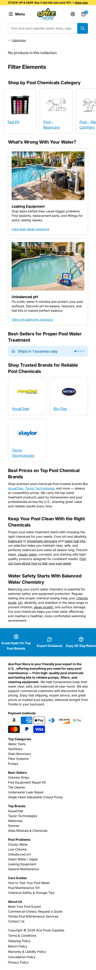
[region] (48, 18)
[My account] (72, 14)
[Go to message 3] (81, 351)
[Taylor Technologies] (27, 440)
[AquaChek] (27, 396)
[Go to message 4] (83, 351)
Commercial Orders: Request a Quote (35, 911)
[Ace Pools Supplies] (46, 14)
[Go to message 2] (78, 351)
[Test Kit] (20, 111)
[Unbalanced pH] (48, 282)
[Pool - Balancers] (56, 111)
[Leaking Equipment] (48, 191)
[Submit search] (82, 28)
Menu (20, 14)
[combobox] (48, 28)
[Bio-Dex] (69, 396)
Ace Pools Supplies (50, 930)
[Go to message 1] (75, 351)
